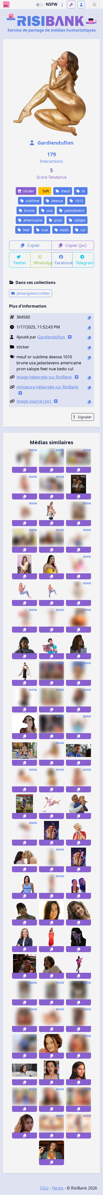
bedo (63, 229)
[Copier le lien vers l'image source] (89, 402)
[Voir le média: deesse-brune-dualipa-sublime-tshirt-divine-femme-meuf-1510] (24, 886)
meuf (65, 191)
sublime (32, 200)
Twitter (19, 263)
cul (83, 229)
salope (79, 220)
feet (26, 229)
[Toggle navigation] (94, 4)
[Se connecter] (81, 4)
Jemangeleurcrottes (33, 293)
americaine (32, 220)
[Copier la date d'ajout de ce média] (89, 328)
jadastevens (74, 210)
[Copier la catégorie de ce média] (89, 348)
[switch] (40, 5)
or (83, 191)
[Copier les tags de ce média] (89, 358)
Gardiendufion (55, 142)
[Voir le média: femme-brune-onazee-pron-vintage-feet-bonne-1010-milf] (24, 780)
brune (28, 210)
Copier (33, 245)
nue (44, 229)
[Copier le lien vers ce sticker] (24, 470)
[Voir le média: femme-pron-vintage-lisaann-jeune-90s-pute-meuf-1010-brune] (78, 913)
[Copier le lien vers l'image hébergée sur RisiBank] (89, 378)
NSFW (51, 4)
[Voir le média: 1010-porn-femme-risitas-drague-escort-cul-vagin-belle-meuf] (78, 1046)
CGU (44, 1188)
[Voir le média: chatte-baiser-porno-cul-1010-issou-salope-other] (51, 1019)
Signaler (84, 417)
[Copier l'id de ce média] (89, 318)
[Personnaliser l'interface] (71, 4)
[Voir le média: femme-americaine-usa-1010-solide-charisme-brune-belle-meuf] (24, 647)
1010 (78, 200)
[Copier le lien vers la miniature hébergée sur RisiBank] (89, 388)
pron (57, 220)
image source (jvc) (34, 401)
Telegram (85, 263)
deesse (56, 200)
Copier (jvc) (75, 245)
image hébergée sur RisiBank (44, 377)
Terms (58, 1188)
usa (49, 210)
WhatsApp (43, 263)
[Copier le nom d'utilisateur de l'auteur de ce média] (89, 338)
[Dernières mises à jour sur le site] (62, 4)
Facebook (64, 263)
